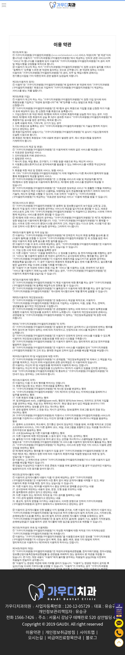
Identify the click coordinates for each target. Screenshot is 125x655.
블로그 (91, 638)
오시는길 (35, 638)
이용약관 (33, 632)
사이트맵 (87, 632)
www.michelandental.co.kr (65, 55)
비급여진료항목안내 (64, 638)
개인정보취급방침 (60, 632)
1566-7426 (24, 617)
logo (63, 5)
